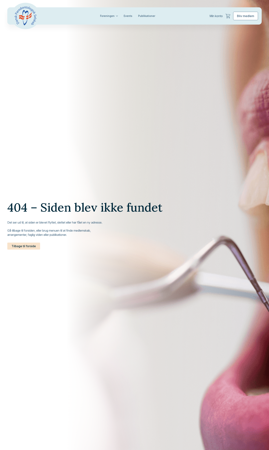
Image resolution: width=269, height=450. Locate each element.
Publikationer (146, 15)
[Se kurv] (228, 16)
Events (128, 15)
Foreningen (107, 15)
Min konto (216, 16)
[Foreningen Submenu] (118, 16)
